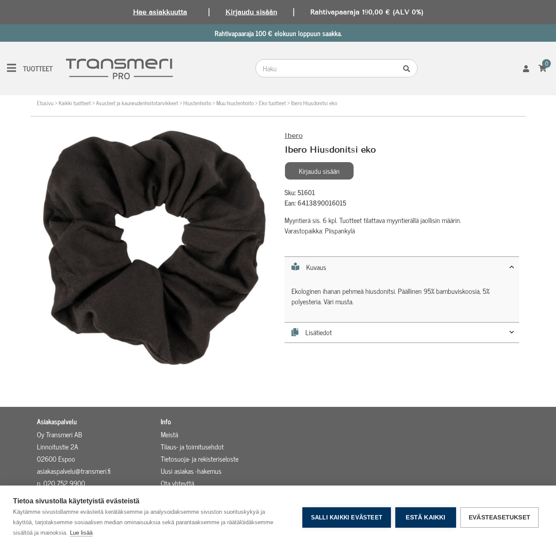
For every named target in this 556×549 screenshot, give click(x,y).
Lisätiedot (318, 332)
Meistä (169, 434)
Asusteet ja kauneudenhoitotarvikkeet (137, 102)
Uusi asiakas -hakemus (191, 470)
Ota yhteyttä (177, 483)
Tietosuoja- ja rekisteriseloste (199, 458)
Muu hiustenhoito (235, 102)
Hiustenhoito (197, 102)
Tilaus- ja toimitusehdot (192, 446)
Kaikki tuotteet (75, 102)
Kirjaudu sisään (251, 12)
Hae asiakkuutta (160, 12)
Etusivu (45, 102)
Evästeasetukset (499, 517)
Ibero (294, 135)
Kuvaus (316, 267)
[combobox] (328, 68)
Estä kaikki (425, 517)
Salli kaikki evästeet (346, 517)
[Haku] (408, 68)
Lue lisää (81, 532)
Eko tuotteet (272, 102)
